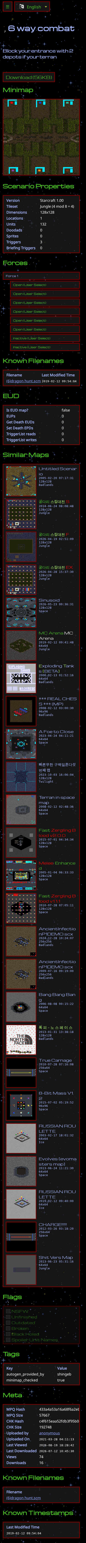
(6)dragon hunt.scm (23, 380)
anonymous (49, 1433)
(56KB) (29, 77)
